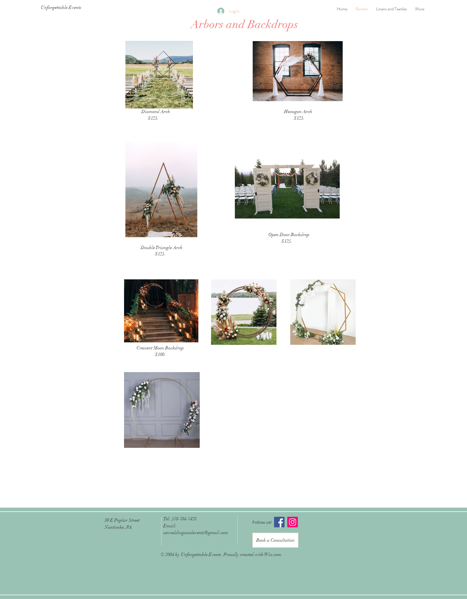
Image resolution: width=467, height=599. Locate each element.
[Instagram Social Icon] (292, 522)
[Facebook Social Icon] (279, 522)
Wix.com (272, 554)
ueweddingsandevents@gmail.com (195, 532)
